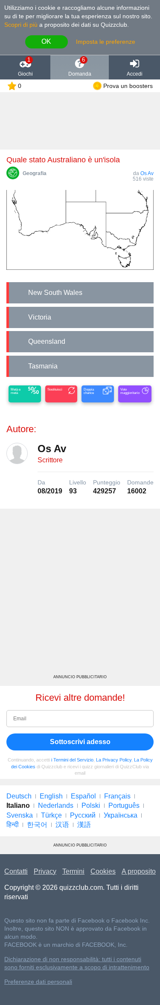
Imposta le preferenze (105, 41)
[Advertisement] (80, 594)
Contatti (16, 871)
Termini (73, 871)
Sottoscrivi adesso (80, 741)
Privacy (45, 871)
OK (46, 41)
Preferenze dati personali (38, 982)
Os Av (147, 173)
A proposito (139, 871)
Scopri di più (21, 24)
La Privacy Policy (113, 759)
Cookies (103, 871)
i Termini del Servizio (72, 759)
